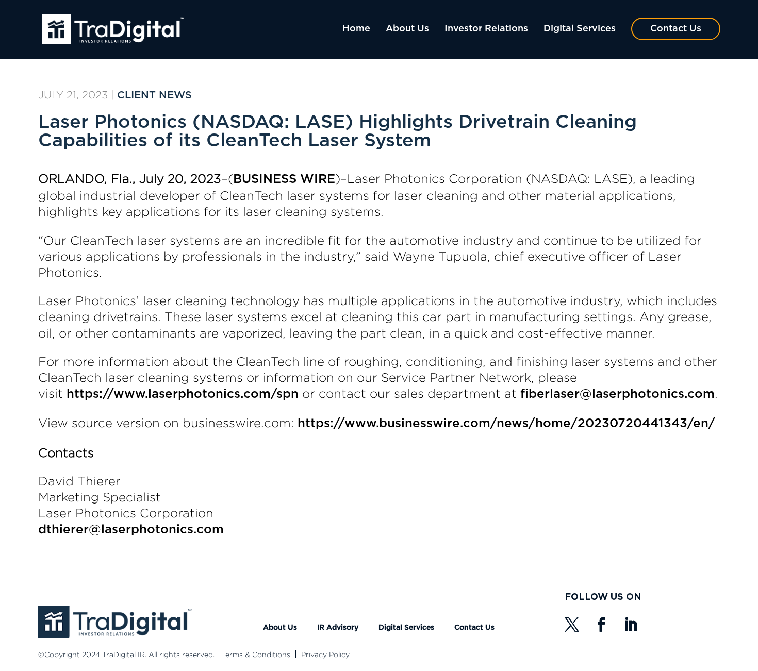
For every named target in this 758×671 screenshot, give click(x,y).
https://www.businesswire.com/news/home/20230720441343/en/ (506, 423)
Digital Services (579, 28)
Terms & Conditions (256, 654)
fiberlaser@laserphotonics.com (617, 394)
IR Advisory (337, 627)
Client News (154, 95)
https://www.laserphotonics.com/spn (183, 394)
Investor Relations (486, 28)
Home (356, 28)
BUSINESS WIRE (284, 179)
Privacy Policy (325, 654)
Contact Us (675, 28)
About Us (407, 28)
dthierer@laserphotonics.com (131, 530)
